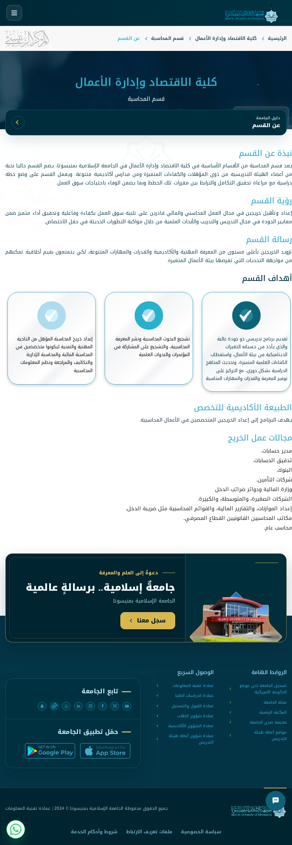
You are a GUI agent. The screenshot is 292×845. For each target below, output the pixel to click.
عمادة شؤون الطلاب (195, 716)
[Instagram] (90, 706)
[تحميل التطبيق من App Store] (105, 750)
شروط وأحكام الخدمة (94, 831)
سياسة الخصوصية (201, 831)
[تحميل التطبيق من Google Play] (50, 750)
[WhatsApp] (66, 706)
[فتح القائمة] (14, 13)
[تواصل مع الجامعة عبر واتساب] (15, 829)
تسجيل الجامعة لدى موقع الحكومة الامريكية (263, 689)
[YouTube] (126, 706)
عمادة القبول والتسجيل (193, 706)
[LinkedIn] (78, 706)
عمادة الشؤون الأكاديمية (191, 726)
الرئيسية (277, 38)
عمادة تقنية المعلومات (193, 686)
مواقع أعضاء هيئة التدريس (270, 735)
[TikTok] (54, 706)
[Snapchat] (42, 706)
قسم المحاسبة (167, 38)
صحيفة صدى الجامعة (268, 722)
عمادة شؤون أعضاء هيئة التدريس (191, 739)
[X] (114, 706)
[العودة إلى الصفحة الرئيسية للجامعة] (259, 808)
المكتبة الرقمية (273, 712)
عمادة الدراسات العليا (194, 696)
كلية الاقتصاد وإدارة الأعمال (226, 38)
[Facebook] (102, 706)
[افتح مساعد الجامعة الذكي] (276, 801)
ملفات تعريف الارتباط (149, 831)
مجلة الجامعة (275, 702)
